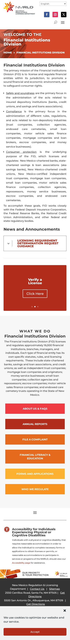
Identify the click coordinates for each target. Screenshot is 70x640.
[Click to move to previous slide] (4, 288)
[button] (64, 610)
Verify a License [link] (35, 281)
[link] (19, 13)
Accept (35, 631)
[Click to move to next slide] (66, 288)
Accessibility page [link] (21, 563)
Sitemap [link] (54, 588)
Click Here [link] (35, 294)
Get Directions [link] (35, 604)
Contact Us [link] (37, 588)
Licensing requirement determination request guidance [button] (37, 243)
